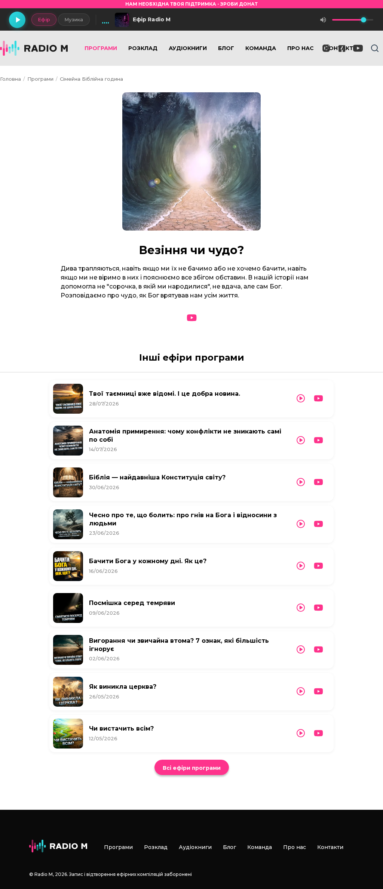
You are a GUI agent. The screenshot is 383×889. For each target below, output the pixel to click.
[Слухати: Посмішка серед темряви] (301, 607)
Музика (73, 19)
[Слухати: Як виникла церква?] (301, 691)
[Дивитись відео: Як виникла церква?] (318, 691)
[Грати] (17, 20)
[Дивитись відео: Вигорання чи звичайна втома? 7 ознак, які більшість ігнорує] (318, 649)
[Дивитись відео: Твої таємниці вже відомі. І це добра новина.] (318, 398)
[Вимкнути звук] (323, 20)
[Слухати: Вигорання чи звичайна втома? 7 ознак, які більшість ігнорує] (301, 649)
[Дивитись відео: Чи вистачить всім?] (318, 733)
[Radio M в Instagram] (326, 48)
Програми (101, 48)
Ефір (44, 19)
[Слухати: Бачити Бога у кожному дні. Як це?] (301, 565)
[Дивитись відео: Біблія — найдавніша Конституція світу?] (318, 482)
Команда (260, 48)
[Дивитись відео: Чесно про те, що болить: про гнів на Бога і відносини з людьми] (318, 524)
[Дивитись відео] (192, 318)
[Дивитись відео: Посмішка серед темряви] (318, 607)
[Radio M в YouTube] (358, 48)
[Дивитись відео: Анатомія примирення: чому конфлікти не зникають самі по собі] (318, 440)
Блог (226, 48)
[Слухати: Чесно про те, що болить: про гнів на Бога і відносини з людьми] (301, 524)
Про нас (300, 48)
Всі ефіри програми (192, 768)
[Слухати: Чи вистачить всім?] (301, 733)
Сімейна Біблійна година (91, 79)
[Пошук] (374, 48)
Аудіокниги (188, 48)
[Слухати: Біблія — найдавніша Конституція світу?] (301, 482)
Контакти (330, 847)
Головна (10, 79)
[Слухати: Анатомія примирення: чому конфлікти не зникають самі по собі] (301, 440)
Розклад (142, 48)
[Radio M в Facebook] (342, 48)
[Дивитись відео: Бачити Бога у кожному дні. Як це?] (318, 565)
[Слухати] (68, 399)
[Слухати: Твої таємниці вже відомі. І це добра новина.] (301, 398)
